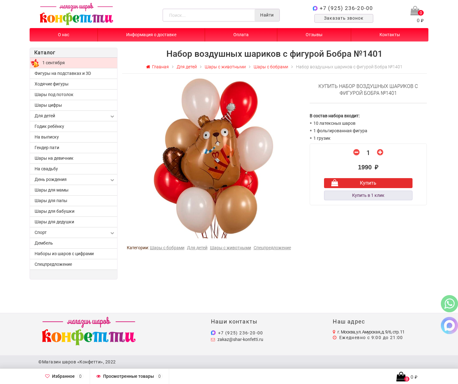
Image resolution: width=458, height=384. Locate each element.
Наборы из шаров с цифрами (64, 253)
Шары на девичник (54, 158)
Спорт (41, 232)
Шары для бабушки (54, 211)
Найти (267, 14)
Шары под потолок (54, 94)
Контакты (389, 34)
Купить (368, 183)
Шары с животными (230, 247)
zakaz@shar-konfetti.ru (240, 339)
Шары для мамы (52, 189)
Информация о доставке (151, 34)
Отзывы (314, 34)
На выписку (47, 136)
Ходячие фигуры (52, 83)
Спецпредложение (53, 264)
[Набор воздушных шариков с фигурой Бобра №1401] (213, 157)
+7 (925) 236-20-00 (346, 8)
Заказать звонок (344, 18)
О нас (63, 34)
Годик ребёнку (49, 126)
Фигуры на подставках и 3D (63, 73)
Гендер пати (47, 147)
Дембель (44, 243)
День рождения (51, 179)
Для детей (45, 115)
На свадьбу (46, 168)
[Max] (449, 325)
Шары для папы (51, 200)
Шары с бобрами (167, 247)
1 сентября (53, 62)
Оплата (241, 34)
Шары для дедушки (54, 221)
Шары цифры (48, 105)
